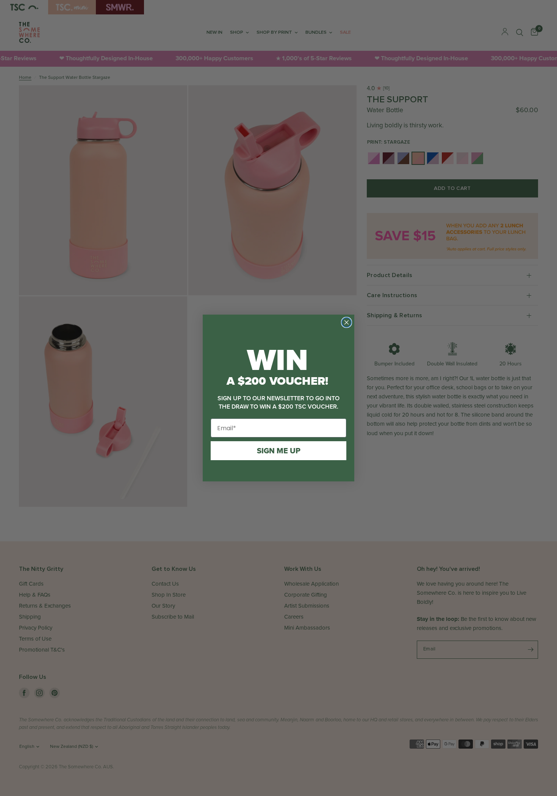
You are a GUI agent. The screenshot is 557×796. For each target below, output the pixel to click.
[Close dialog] (346, 322)
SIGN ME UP (278, 450)
